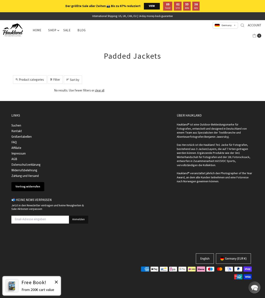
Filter (56, 79)
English (205, 258)
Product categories (31, 79)
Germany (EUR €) (236, 258)
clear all (99, 90)
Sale (67, 30)
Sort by (74, 80)
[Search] (242, 25)
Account (254, 25)
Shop (52, 30)
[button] (254, 287)
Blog (81, 30)
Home (37, 30)
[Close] (56, 282)
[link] (31, 286)
